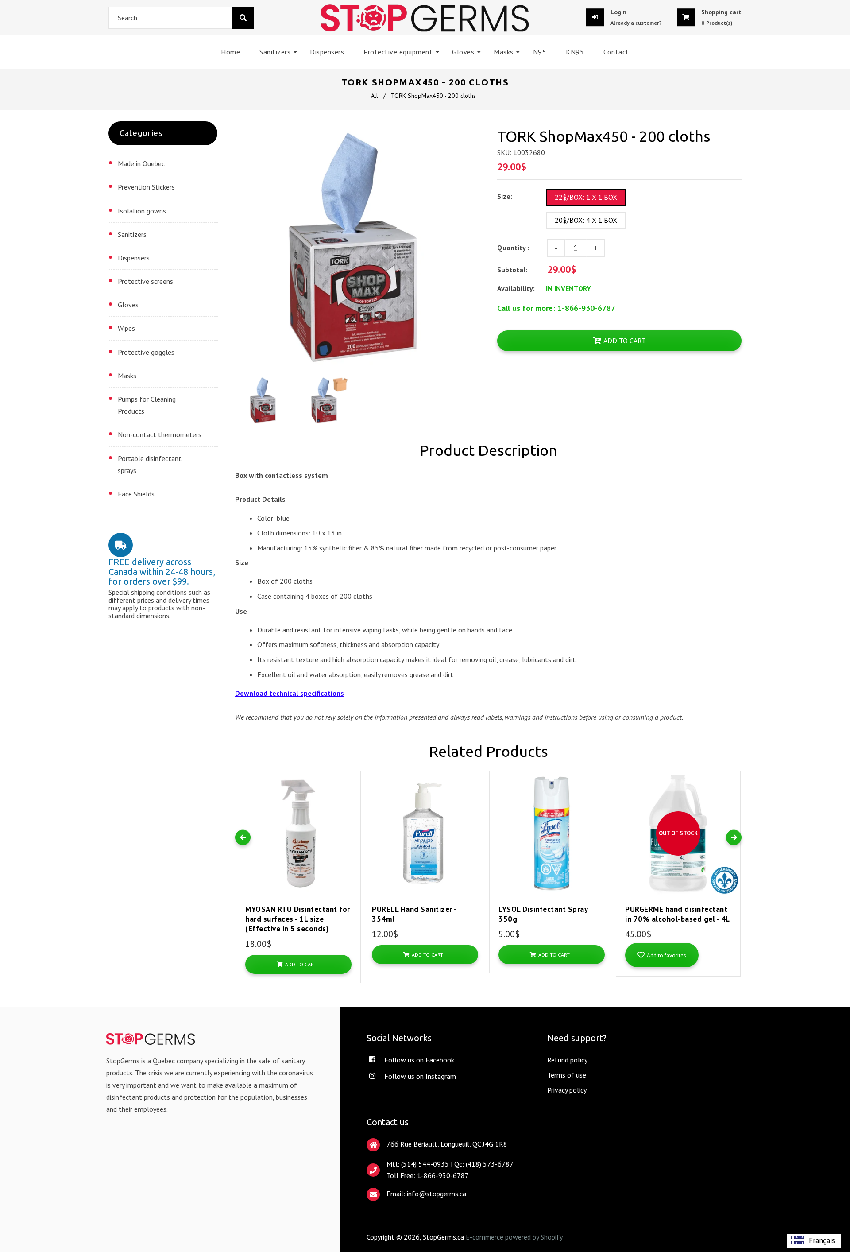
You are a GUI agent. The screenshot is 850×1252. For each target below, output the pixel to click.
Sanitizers (132, 234)
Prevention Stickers (146, 186)
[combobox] (181, 18)
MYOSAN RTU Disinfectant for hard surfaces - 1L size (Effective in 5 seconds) (297, 919)
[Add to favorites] (351, 787)
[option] (814, 1241)
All (374, 96)
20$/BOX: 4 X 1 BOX (586, 220)
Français (822, 1240)
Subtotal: (513, 269)
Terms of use (566, 1074)
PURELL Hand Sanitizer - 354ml (414, 914)
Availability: (516, 288)
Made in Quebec (141, 163)
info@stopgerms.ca (436, 1193)
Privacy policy (567, 1089)
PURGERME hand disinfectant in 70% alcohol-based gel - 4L (677, 914)
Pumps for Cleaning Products (147, 405)
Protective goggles (146, 352)
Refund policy (567, 1059)
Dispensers (134, 257)
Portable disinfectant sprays (150, 464)
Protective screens (145, 281)
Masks (127, 375)
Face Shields (136, 493)
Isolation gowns (142, 210)
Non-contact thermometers (159, 434)
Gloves (128, 304)
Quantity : (513, 247)
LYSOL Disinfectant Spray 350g (542, 914)
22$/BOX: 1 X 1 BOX (586, 197)
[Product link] (351, 771)
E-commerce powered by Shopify (514, 1237)
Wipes (126, 328)
